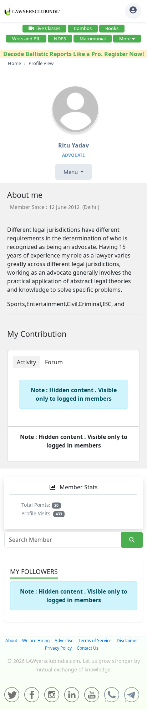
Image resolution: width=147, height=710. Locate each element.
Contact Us (87, 648)
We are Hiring (36, 641)
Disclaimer (127, 641)
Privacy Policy (58, 648)
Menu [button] (71, 171)
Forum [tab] (54, 362)
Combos (83, 28)
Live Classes (47, 28)
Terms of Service (95, 641)
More (125, 38)
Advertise (64, 641)
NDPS (60, 38)
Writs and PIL (26, 38)
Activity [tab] (26, 362)
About (11, 641)
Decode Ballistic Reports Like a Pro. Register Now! (73, 54)
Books (111, 28)
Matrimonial (93, 38)
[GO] (132, 540)
